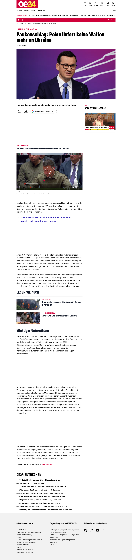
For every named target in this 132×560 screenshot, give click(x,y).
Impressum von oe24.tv (24, 552)
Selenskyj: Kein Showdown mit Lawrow (38, 221)
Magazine (41, 10)
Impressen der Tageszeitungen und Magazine (62, 541)
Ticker (19, 10)
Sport (26, 10)
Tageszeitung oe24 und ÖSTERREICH (63, 523)
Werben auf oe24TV (23, 544)
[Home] (17, 24)
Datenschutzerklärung (24, 535)
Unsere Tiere (91, 15)
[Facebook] (85, 530)
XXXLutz (65, 15)
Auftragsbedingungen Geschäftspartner (64, 530)
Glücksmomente (34, 15)
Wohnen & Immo (45, 15)
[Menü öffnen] (114, 10)
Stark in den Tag (111, 15)
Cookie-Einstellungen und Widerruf (29, 539)
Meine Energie (56, 15)
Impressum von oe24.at (24, 549)
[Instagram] (91, 530)
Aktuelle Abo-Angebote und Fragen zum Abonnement (64, 536)
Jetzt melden (47, 464)
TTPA (52, 544)
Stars (33, 10)
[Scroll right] (114, 16)
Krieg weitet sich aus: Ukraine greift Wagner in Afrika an (46, 217)
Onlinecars (82, 15)
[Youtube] (97, 530)
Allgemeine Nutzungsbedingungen (28, 532)
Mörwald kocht (100, 15)
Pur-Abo (19, 547)
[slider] (49, 184)
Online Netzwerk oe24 (24, 523)
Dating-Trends (73, 15)
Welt (20, 20)
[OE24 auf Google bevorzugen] (56, 111)
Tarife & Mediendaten (58, 532)
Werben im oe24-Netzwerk (26, 542)
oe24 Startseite (21, 530)
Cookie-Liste (20, 537)
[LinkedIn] (103, 530)
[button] (49, 172)
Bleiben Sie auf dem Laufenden (95, 523)
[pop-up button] (76, 187)
